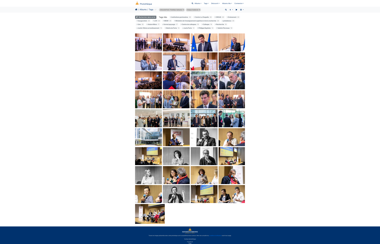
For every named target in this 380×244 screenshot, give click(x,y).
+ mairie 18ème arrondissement (149, 28)
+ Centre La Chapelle (203, 17)
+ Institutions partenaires (180, 17)
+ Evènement (233, 17)
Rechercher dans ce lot (146, 17)
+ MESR (167, 21)
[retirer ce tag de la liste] (183, 10)
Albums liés (226, 3)
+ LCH (156, 21)
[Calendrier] (242, 10)
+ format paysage (170, 24)
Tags (205, 3)
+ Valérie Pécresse (224, 28)
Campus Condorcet (192, 10)
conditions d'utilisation (215, 235)
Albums (197, 3)
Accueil (136, 9)
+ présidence (228, 21)
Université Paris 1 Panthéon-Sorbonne (171, 10)
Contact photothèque (190, 239)
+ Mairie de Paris (172, 28)
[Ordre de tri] (231, 10)
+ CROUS (219, 17)
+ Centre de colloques (190, 24)
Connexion (238, 3)
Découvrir (214, 3)
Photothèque (146, 4)
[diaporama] (236, 10)
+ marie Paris (188, 28)
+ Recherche (221, 24)
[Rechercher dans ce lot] (226, 10)
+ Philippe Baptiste (205, 28)
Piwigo (190, 243)
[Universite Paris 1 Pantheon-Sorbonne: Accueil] (190, 233)
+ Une (140, 24)
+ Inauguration (143, 21)
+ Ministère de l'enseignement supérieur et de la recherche (196, 21)
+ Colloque (207, 24)
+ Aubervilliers (152, 24)
